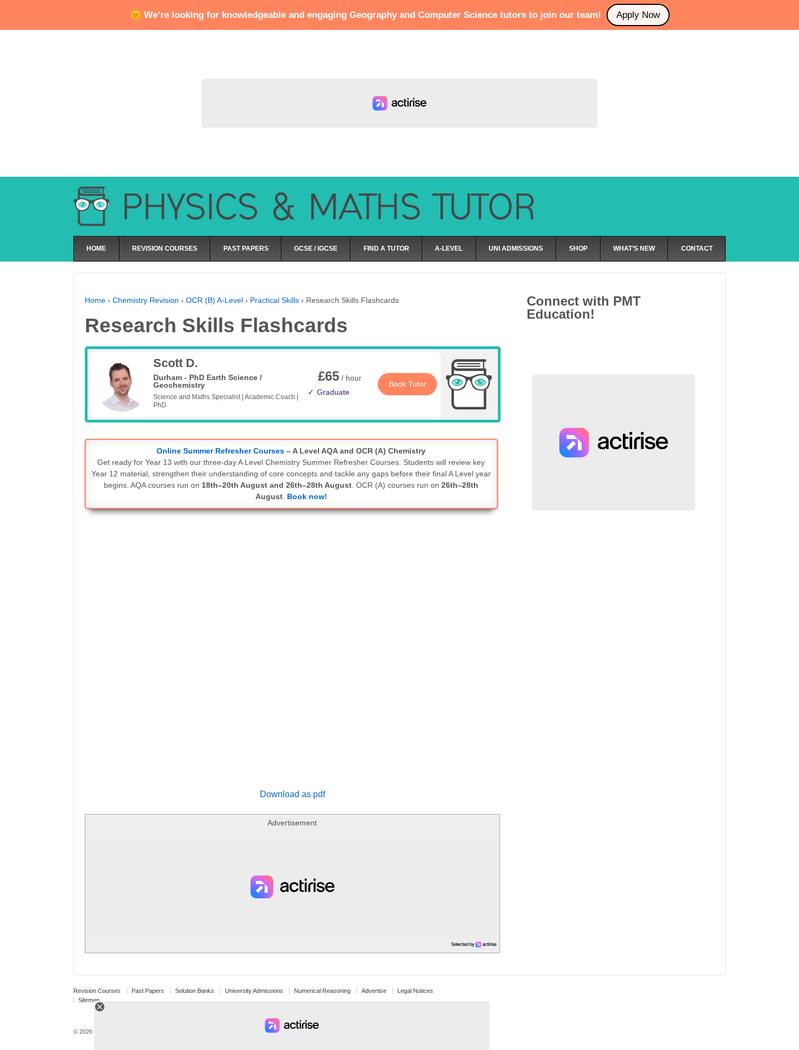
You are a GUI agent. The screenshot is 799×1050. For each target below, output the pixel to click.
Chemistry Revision (146, 300)
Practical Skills (274, 300)
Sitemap (88, 1000)
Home (95, 300)
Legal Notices (415, 990)
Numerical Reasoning (322, 990)
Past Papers (148, 990)
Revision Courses (97, 990)
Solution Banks (194, 990)
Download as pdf (292, 794)
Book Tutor (407, 384)
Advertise (373, 990)
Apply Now (638, 15)
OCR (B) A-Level (214, 300)
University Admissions (254, 990)
